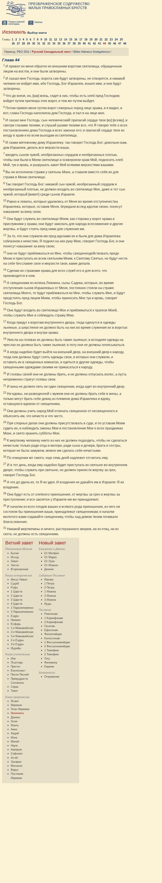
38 (74, 43)
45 (109, 43)
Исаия (15, 701)
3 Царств (16, 599)
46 (114, 43)
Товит (14, 690)
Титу (47, 658)
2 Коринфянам (53, 622)
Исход (15, 557)
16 (75, 39)
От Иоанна (51, 565)
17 (80, 39)
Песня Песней (20, 674)
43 (99, 43)
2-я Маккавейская (22, 632)
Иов (13, 658)
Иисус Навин (19, 579)
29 (28, 43)
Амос (14, 729)
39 (79, 43)
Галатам (49, 626)
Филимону (50, 662)
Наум (14, 745)
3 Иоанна (50, 599)
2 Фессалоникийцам (57, 646)
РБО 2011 (23, 51)
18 (85, 39)
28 (23, 43)
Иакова (48, 579)
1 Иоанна (50, 591)
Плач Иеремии (20, 709)
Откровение (51, 676)
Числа (15, 565)
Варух (15, 769)
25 (121, 39)
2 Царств (16, 595)
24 (116, 39)
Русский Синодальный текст (51, 51)
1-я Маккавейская (22, 628)
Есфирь (16, 624)
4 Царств (16, 603)
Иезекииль (17, 713)
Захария (16, 761)
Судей (15, 583)
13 (60, 39)
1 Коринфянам (53, 618)
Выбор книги (37, 32)
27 (18, 43)
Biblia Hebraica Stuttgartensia (91, 51)
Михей (15, 741)
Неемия (15, 620)
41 (89, 43)
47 (119, 43)
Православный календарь (16, 23)
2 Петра (49, 587)
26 (13, 43)
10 (45, 39)
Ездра (15, 616)
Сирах (15, 686)
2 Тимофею (51, 654)
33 (48, 43)
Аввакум (16, 749)
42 (94, 43)
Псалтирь (17, 662)
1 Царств (16, 591)
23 (111, 39)
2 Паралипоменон (22, 611)
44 (104, 43)
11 (50, 39)
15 (70, 39)
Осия (14, 721)
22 (106, 39)
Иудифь (16, 648)
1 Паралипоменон (22, 607)
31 (38, 43)
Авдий (15, 733)
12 (55, 39)
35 (58, 43)
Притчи (15, 666)
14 (65, 39)
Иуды (47, 603)
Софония (16, 753)
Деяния (49, 569)
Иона (14, 737)
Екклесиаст (18, 670)
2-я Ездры (17, 640)
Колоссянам (52, 638)
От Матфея (51, 553)
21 (101, 39)
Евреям (49, 666)
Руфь (14, 587)
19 (90, 39)
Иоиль (15, 725)
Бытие (15, 553)
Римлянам (51, 613)
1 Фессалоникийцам (57, 642)
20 (95, 39)
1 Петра (49, 583)
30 (33, 43)
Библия (38, 22)
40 (84, 43)
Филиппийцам (53, 634)
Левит (14, 561)
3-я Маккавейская (22, 636)
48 (124, 43)
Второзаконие (19, 569)
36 (63, 43)
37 (69, 43)
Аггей (14, 757)
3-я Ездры (17, 644)
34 (53, 43)
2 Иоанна (50, 595)
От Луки (49, 561)
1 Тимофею (51, 650)
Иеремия (16, 705)
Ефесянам (51, 630)
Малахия (16, 765)
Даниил (15, 717)
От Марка (50, 557)
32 (43, 43)
